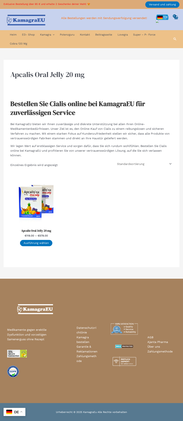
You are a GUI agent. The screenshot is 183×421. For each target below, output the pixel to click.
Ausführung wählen (36, 243)
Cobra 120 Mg (18, 43)
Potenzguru (67, 34)
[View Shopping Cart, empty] (175, 19)
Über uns (153, 346)
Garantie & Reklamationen (86, 349)
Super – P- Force (144, 34)
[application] (53, 34)
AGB (150, 337)
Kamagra (45, 34)
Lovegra (123, 34)
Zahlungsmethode (86, 358)
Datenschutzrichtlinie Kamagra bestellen (86, 335)
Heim (13, 34)
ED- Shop (28, 34)
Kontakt (85, 34)
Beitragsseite (103, 34)
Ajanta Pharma (157, 342)
